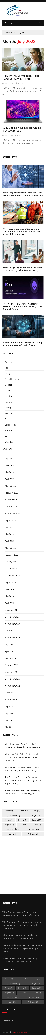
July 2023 (9, 644)
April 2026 (9, 479)
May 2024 (9, 596)
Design (8, 373)
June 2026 (9, 465)
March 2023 (10, 658)
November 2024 (12, 575)
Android (8, 362)
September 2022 (12, 699)
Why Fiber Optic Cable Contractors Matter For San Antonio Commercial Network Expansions (21, 231)
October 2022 (11, 692)
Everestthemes (20, 1032)
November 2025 (12, 499)
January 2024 (11, 610)
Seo (6, 419)
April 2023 (9, 651)
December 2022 (12, 678)
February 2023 (11, 665)
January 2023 (11, 672)
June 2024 (9, 589)
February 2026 (11, 492)
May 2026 (9, 472)
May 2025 (9, 534)
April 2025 (9, 541)
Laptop (8, 408)
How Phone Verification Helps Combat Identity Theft (20, 77)
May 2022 (9, 727)
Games (8, 390)
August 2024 (10, 582)
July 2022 (9, 713)
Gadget (8, 385)
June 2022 (9, 720)
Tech (7, 436)
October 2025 (11, 506)
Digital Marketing (13, 379)
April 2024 (9, 603)
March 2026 (10, 486)
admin (20, 83)
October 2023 (11, 630)
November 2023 (12, 623)
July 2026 (9, 458)
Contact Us (7, 1020)
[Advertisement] (23, 864)
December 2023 (12, 617)
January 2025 (11, 561)
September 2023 (12, 637)
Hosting (8, 396)
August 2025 (10, 520)
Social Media (10, 425)
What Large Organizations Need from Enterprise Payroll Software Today (22, 269)
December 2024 (12, 568)
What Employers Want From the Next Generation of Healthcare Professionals (22, 194)
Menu (9, 23)
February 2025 (11, 555)
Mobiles (8, 413)
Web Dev (9, 442)
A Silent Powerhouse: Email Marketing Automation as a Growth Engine (22, 344)
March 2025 (10, 548)
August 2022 (10, 706)
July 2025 (9, 527)
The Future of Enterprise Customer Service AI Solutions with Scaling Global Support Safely (23, 306)
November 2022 (12, 685)
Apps (7, 368)
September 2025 (12, 513)
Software (9, 431)
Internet (8, 402)
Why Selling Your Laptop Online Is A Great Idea (21, 129)
